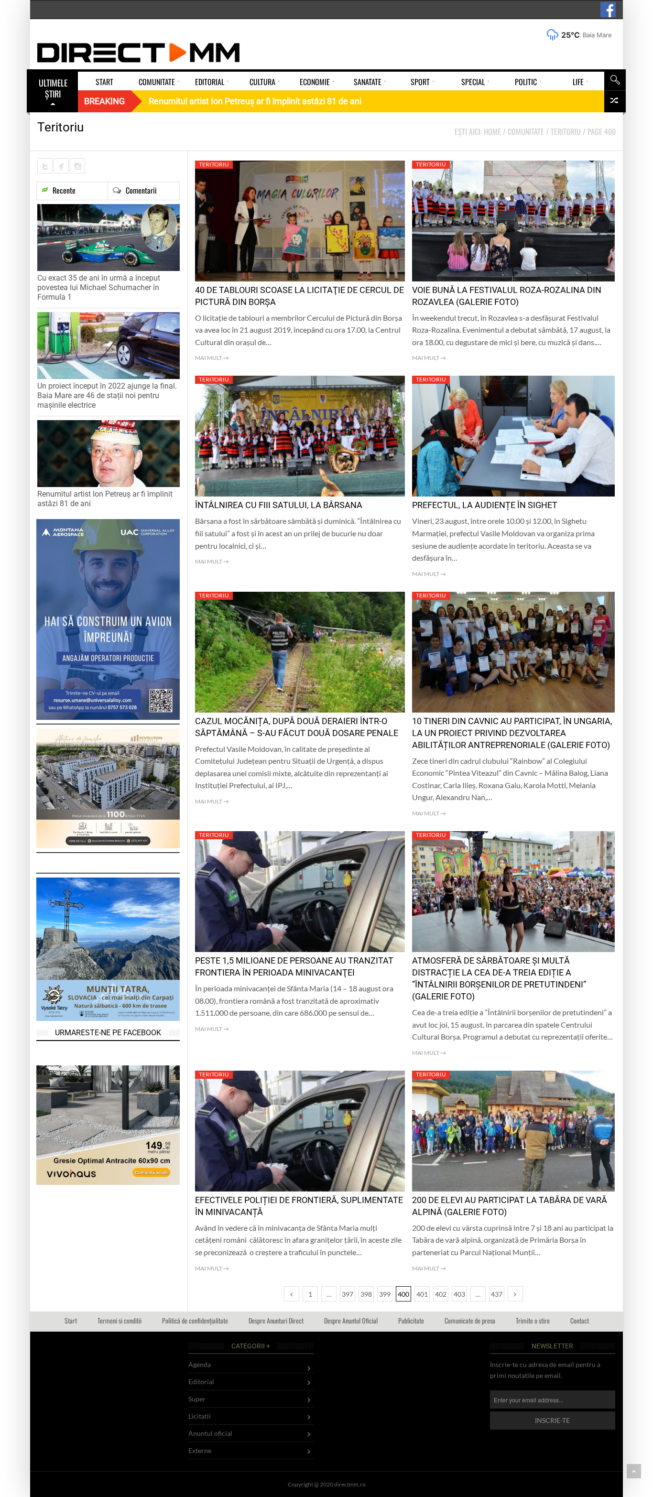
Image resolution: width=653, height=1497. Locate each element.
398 (366, 1294)
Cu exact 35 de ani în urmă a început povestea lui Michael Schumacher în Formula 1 (98, 287)
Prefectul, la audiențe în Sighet (484, 505)
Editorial (201, 1382)
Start (71, 1320)
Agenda (199, 1364)
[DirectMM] (138, 52)
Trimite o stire (533, 1320)
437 (496, 1294)
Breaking (104, 101)
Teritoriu (214, 164)
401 (422, 1294)
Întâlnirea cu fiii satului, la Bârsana (278, 505)
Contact (579, 1320)
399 (385, 1294)
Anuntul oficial (210, 1433)
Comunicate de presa (470, 1320)
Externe (199, 1450)
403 (459, 1294)
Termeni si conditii (119, 1320)
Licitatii (199, 1416)
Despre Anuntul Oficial (351, 1320)
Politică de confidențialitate (195, 1320)
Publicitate (411, 1320)
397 (347, 1294)
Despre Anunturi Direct (276, 1320)
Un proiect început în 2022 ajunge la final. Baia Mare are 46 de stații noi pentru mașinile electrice (107, 395)
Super (197, 1399)
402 (440, 1294)
